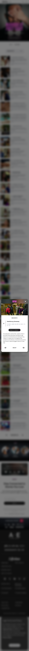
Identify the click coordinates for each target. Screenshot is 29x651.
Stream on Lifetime (14, 330)
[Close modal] (25, 301)
